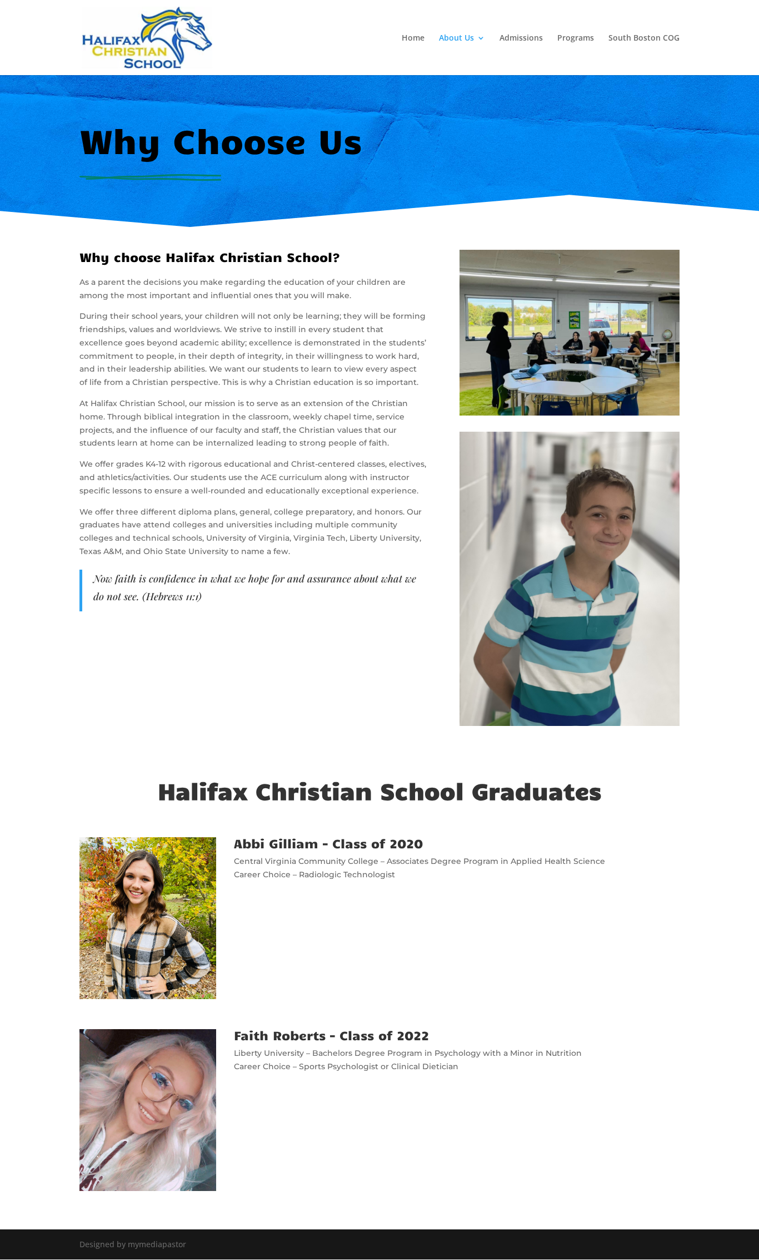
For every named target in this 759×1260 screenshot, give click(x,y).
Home (413, 38)
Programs (575, 38)
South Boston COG (644, 38)
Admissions (521, 38)
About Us (456, 38)
